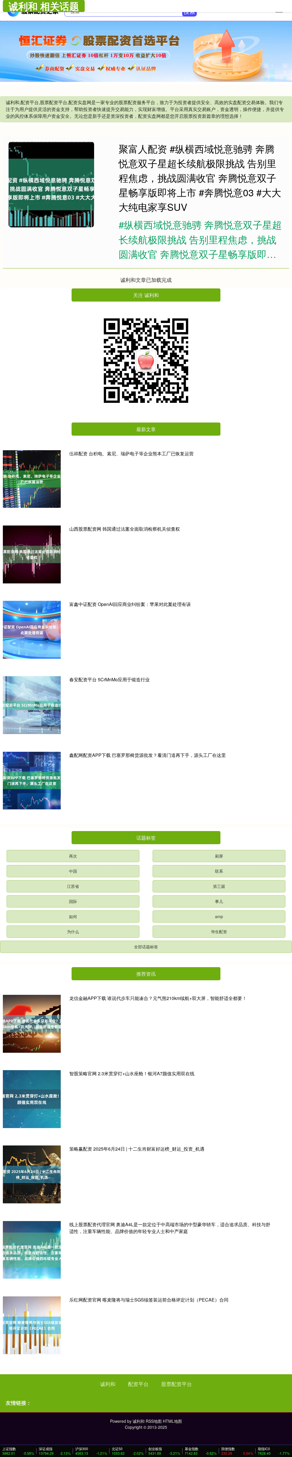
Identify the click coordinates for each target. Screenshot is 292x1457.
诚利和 (107, 1383)
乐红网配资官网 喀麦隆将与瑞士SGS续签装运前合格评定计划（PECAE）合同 (148, 1299)
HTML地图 (172, 1421)
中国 (73, 871)
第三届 (219, 886)
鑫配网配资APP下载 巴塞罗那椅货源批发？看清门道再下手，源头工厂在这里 (147, 755)
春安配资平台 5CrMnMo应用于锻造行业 (109, 679)
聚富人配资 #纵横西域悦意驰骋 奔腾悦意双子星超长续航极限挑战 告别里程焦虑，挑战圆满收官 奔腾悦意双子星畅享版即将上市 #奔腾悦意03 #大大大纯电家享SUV (200, 178)
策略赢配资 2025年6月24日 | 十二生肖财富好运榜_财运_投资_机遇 (136, 1148)
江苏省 (73, 886)
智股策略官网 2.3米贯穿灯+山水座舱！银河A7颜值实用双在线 (131, 1073)
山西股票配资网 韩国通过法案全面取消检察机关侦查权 (124, 529)
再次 (73, 856)
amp (219, 916)
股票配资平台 (176, 1383)
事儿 (219, 901)
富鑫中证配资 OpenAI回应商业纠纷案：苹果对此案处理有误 (130, 604)
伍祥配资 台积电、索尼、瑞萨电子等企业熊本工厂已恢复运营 (131, 453)
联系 (219, 871)
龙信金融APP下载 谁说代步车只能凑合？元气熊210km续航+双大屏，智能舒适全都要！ (158, 998)
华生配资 (219, 931)
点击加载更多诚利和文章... (146, 279)
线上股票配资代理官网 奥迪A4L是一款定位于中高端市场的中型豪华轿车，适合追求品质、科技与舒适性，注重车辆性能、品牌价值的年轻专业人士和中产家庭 (169, 1227)
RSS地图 (154, 1421)
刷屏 (219, 856)
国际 (73, 901)
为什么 (73, 931)
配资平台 (138, 1383)
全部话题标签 (146, 946)
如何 (73, 916)
